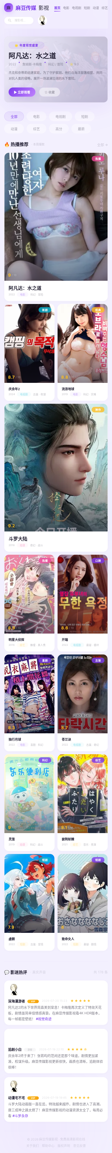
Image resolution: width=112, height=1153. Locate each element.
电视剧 (76, 8)
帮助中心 (48, 1146)
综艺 (105, 8)
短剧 (87, 8)
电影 (66, 8)
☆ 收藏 (50, 92)
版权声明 (64, 1146)
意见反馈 (79, 1146)
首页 (57, 8)
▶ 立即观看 (22, 92)
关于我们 (32, 1146)
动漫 (96, 8)
